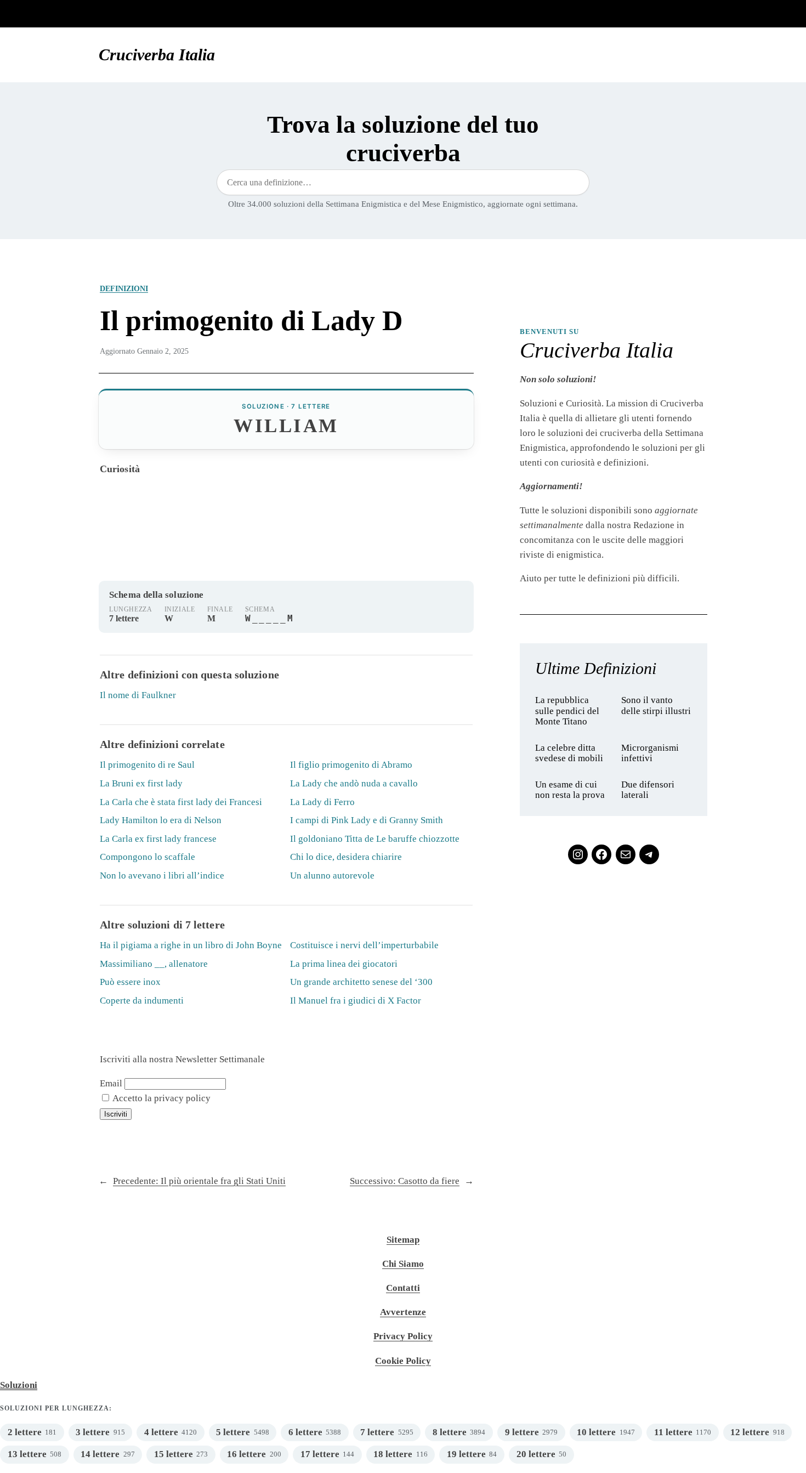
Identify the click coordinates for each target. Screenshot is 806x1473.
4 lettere (161, 1432)
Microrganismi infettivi (650, 753)
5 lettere (233, 1432)
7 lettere (377, 1432)
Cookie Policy (403, 1361)
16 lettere (246, 1454)
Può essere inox (130, 982)
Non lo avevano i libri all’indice (162, 875)
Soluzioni (18, 1385)
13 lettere (27, 1454)
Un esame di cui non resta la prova (570, 790)
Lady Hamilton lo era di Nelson (161, 820)
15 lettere (173, 1454)
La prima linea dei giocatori (344, 964)
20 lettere (535, 1454)
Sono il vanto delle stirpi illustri (656, 705)
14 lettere (100, 1454)
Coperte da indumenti (142, 1000)
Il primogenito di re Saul (147, 765)
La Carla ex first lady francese (158, 839)
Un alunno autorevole (332, 875)
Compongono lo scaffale (147, 857)
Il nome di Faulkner (138, 695)
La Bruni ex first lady (141, 783)
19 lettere (466, 1454)
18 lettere (392, 1454)
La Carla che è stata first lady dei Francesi (181, 802)
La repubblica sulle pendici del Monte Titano (567, 711)
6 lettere (305, 1432)
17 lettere (319, 1454)
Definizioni (124, 288)
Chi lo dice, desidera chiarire (346, 857)
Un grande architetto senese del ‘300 (361, 982)
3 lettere (93, 1432)
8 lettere (450, 1432)
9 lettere (522, 1432)
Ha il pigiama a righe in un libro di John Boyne (191, 945)
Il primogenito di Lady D (251, 320)
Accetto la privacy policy (161, 1098)
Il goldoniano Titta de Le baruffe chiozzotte (374, 839)
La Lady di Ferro (322, 802)
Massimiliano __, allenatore (154, 964)
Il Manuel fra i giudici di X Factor (355, 1000)
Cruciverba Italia (157, 55)
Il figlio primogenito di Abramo (351, 765)
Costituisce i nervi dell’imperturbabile (364, 945)
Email (111, 1083)
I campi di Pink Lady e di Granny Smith (366, 820)
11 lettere (673, 1432)
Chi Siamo (403, 1264)
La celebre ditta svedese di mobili (569, 753)
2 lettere (25, 1432)
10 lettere (596, 1432)
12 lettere (749, 1432)
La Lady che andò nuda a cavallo (354, 783)
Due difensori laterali (647, 790)
